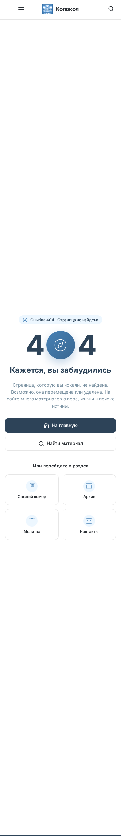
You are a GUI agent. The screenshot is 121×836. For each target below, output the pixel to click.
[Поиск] (111, 9)
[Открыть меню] (21, 9)
